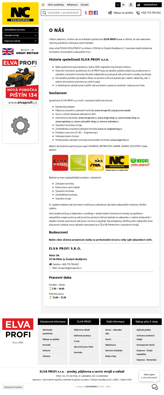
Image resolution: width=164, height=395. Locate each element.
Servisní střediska (113, 350)
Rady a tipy (110, 356)
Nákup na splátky (123, 13)
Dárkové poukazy (82, 335)
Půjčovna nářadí (12, 41)
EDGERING (91, 386)
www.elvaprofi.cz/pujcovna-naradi (113, 111)
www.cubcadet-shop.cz (86, 122)
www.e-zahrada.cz (109, 122)
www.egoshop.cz (64, 122)
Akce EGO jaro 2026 (83, 347)
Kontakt (84, 5)
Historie (46, 350)
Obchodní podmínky (48, 331)
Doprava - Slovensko (146, 360)
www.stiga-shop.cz (107, 118)
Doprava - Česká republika (144, 352)
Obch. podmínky (56, 5)
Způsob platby (144, 330)
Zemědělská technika (14, 30)
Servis (108, 339)
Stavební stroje (11, 35)
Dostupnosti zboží (146, 345)
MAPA (86, 13)
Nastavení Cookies (13, 387)
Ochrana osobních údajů (146, 337)
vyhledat (45, 13)
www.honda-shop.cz (128, 118)
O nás (76, 341)
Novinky (78, 352)
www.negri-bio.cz (119, 140)
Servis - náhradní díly (113, 331)
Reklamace (72, 5)
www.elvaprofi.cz (87, 118)
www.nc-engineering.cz (110, 129)
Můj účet (131, 4)
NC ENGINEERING (20, 13)
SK (123, 5)
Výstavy (46, 356)
